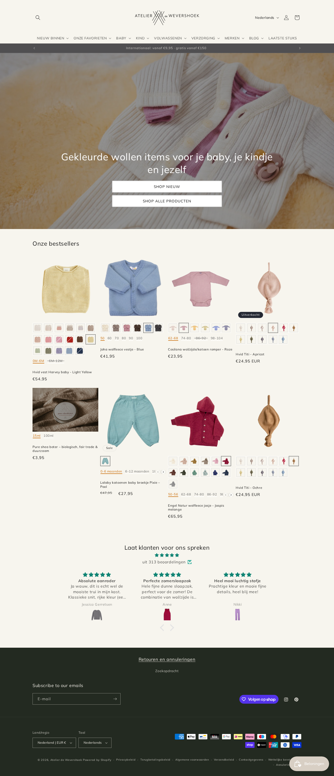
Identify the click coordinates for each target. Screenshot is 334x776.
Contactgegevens (251, 759)
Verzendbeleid (224, 759)
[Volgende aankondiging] (299, 48)
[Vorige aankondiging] (34, 48)
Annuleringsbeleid (288, 764)
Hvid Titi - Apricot (250, 354)
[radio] (38, 328)
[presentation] (163, 472)
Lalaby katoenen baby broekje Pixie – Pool (130, 485)
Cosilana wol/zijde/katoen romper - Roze (200, 349)
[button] (38, 17)
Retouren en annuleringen (167, 659)
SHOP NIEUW (167, 186)
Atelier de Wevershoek (66, 760)
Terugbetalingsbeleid (155, 759)
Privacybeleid (125, 759)
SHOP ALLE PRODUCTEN (167, 200)
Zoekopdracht (166, 671)
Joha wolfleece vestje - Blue (122, 349)
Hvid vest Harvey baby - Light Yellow (62, 372)
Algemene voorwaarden (192, 759)
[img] (167, 555)
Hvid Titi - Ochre (249, 488)
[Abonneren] (115, 699)
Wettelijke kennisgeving (284, 759)
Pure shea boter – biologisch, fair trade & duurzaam (65, 449)
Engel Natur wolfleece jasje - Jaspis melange (196, 507)
